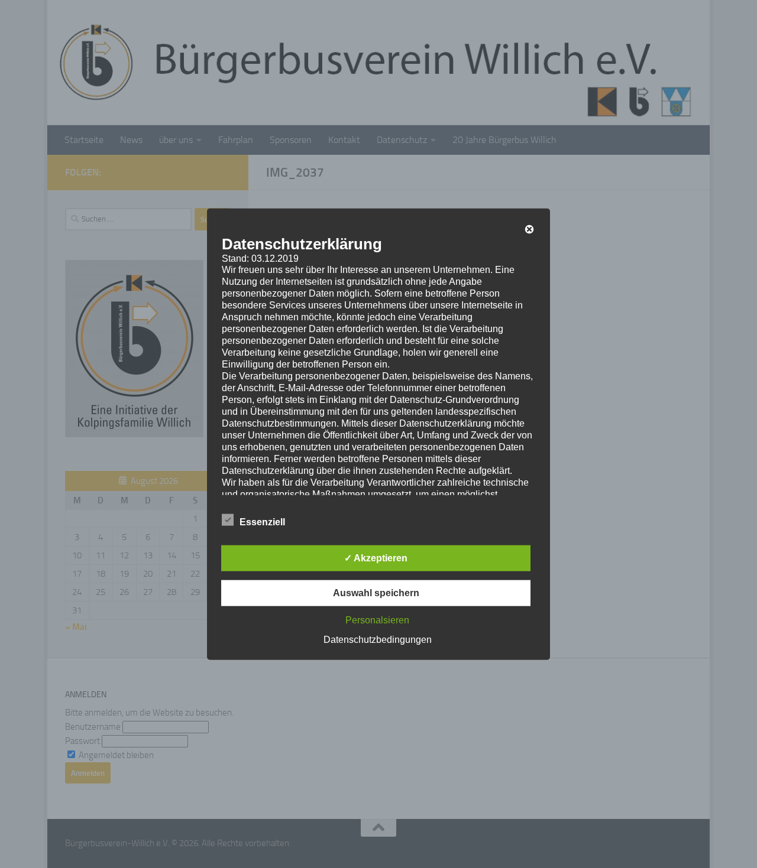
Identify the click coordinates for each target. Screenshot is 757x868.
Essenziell (262, 522)
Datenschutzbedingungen (377, 640)
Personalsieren (377, 620)
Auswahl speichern (376, 593)
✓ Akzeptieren (375, 558)
